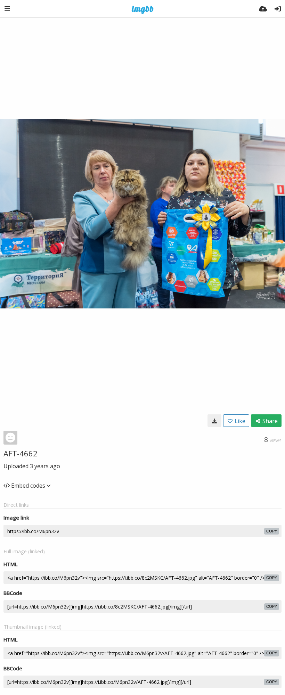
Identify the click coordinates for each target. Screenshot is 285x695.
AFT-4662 (20, 453)
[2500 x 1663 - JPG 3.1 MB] (214, 420)
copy (271, 531)
